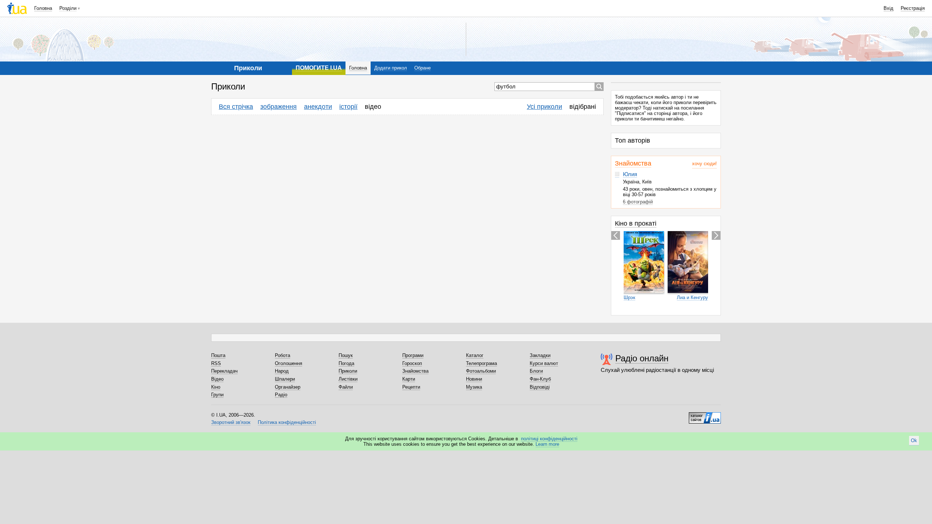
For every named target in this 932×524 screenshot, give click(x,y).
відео (373, 106)
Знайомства (633, 163)
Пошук (346, 355)
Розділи (67, 8)
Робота (282, 355)
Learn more (547, 444)
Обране (422, 68)
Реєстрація (913, 8)
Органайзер (287, 387)
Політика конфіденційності (287, 422)
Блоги (536, 371)
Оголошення (288, 363)
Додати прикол (390, 68)
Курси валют (544, 363)
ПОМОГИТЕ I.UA (319, 68)
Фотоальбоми (481, 371)
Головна (43, 8)
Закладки (540, 355)
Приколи (348, 371)
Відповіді (540, 387)
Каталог (474, 355)
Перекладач (224, 371)
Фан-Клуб (540, 379)
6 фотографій (638, 202)
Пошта (218, 355)
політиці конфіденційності (549, 438)
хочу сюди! (704, 163)
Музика (474, 387)
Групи (217, 394)
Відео (217, 379)
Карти (408, 379)
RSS (216, 363)
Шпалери (285, 379)
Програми (412, 355)
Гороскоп (412, 363)
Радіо (281, 394)
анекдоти (318, 106)
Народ (282, 371)
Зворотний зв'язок (230, 422)
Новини (474, 379)
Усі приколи (544, 106)
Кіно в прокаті (635, 223)
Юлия (630, 174)
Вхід (888, 8)
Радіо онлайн (641, 358)
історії (348, 106)
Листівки (348, 379)
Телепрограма (481, 363)
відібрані (582, 106)
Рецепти (411, 387)
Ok (914, 440)
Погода (346, 363)
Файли (346, 387)
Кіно (215, 387)
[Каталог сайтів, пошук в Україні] (705, 415)
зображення (278, 106)
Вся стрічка (236, 106)
